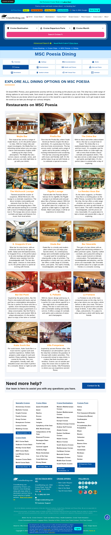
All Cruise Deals (22, 467)
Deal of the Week (37, 10)
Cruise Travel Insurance (80, 517)
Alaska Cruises (62, 430)
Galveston (81, 437)
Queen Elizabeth (42, 407)
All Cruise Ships (43, 466)
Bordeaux (80, 453)
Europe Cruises (62, 421)
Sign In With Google (79, 10)
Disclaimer (83, 526)
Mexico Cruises (62, 442)
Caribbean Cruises (63, 451)
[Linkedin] (95, 483)
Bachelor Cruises (22, 410)
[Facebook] (79, 483)
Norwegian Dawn (42, 440)
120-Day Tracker (50, 10)
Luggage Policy (43, 520)
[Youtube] (83, 483)
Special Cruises (22, 433)
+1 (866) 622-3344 (43, 494)
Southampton (82, 419)
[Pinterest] (92, 483)
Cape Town (81, 446)
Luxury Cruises (21, 425)
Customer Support (44, 503)
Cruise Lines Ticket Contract (70, 520)
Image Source (92, 526)
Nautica (39, 413)
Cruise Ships (52, 48)
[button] (23, 28)
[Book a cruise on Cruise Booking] (13, 17)
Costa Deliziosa (41, 459)
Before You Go (26, 517)
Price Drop (17, 10)
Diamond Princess (42, 437)
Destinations (50, 17)
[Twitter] (89, 483)
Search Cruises (54, 34)
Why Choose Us (25, 526)
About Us (16, 526)
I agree (77, 528)
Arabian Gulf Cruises (64, 427)
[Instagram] (86, 483)
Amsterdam (81, 450)
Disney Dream (41, 462)
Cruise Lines (97, 17)
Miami (79, 431)
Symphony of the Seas (44, 425)
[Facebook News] (79, 487)
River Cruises (86, 17)
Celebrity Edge (41, 450)
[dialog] (8, 1)
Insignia (39, 422)
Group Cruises (21, 419)
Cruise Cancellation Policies (27, 520)
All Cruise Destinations (62, 469)
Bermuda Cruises (63, 454)
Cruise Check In (37, 517)
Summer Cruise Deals (23, 459)
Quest (38, 410)
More (106, 17)
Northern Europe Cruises (66, 424)
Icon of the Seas (42, 456)
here (37, 530)
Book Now (93, 10)
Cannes (80, 456)
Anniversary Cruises (23, 407)
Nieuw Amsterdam (42, 453)
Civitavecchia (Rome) (84, 416)
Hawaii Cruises (62, 438)
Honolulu (80, 440)
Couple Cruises (21, 413)
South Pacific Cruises (65, 464)
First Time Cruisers (86, 520)
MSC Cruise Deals (22, 441)
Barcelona (81, 422)
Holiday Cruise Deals (23, 448)
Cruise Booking (38, 48)
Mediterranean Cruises (65, 448)
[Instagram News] (86, 487)
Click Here (73, 43)
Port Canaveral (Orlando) (86, 413)
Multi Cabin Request (65, 483)
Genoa (79, 407)
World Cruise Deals (23, 462)
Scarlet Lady (40, 443)
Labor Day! (67, 2)
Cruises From (61, 17)
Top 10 (26, 10)
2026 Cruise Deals (22, 451)
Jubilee (39, 419)
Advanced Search (42, 43)
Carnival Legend (42, 446)
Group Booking (63, 10)
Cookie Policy (51, 532)
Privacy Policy (47, 529)
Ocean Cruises (74, 17)
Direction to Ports (54, 520)
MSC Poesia (65, 48)
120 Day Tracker (64, 485)
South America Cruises (65, 445)
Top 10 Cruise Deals (65, 491)
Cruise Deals (38, 17)
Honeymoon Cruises (23, 422)
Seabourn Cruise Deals (24, 444)
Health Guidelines (66, 517)
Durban (79, 459)
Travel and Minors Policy (51, 517)
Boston (79, 434)
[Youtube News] (83, 487)
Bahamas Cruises (63, 417)
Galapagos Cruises (63, 457)
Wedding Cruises (22, 429)
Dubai (79, 410)
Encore (38, 416)
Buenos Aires (82, 443)
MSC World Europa (43, 429)
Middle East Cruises (64, 460)
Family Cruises (21, 416)
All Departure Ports (85, 464)
